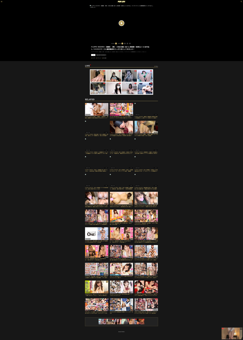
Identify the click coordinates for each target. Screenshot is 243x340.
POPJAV (123, 331)
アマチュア (99, 58)
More (157, 66)
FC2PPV (93, 58)
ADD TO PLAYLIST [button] (102, 55)
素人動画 (104, 58)
